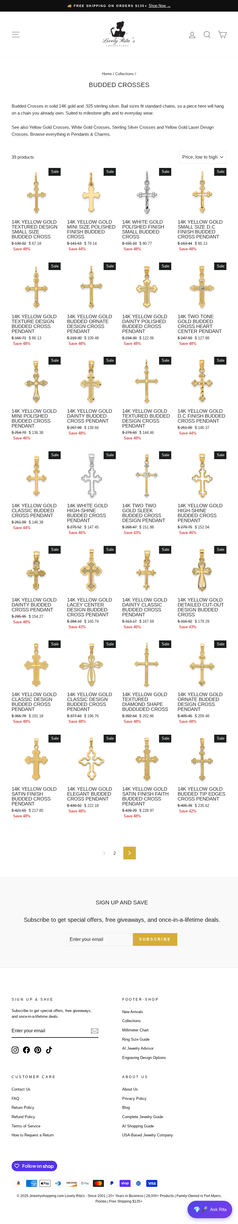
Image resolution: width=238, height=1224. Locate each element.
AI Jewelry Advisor (138, 1048)
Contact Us (21, 1089)
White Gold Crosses (90, 127)
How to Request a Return (33, 1135)
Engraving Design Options (144, 1057)
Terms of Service (26, 1126)
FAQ (15, 1098)
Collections (124, 74)
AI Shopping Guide (138, 1126)
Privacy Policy (134, 1098)
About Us (130, 1089)
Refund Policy (23, 1117)
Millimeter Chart (135, 1030)
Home (107, 74)
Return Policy (23, 1107)
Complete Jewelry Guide (142, 1117)
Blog (126, 1107)
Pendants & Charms (90, 134)
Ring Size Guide (135, 1039)
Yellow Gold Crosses (49, 127)
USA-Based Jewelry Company (147, 1135)
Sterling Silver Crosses (134, 127)
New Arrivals (132, 1012)
